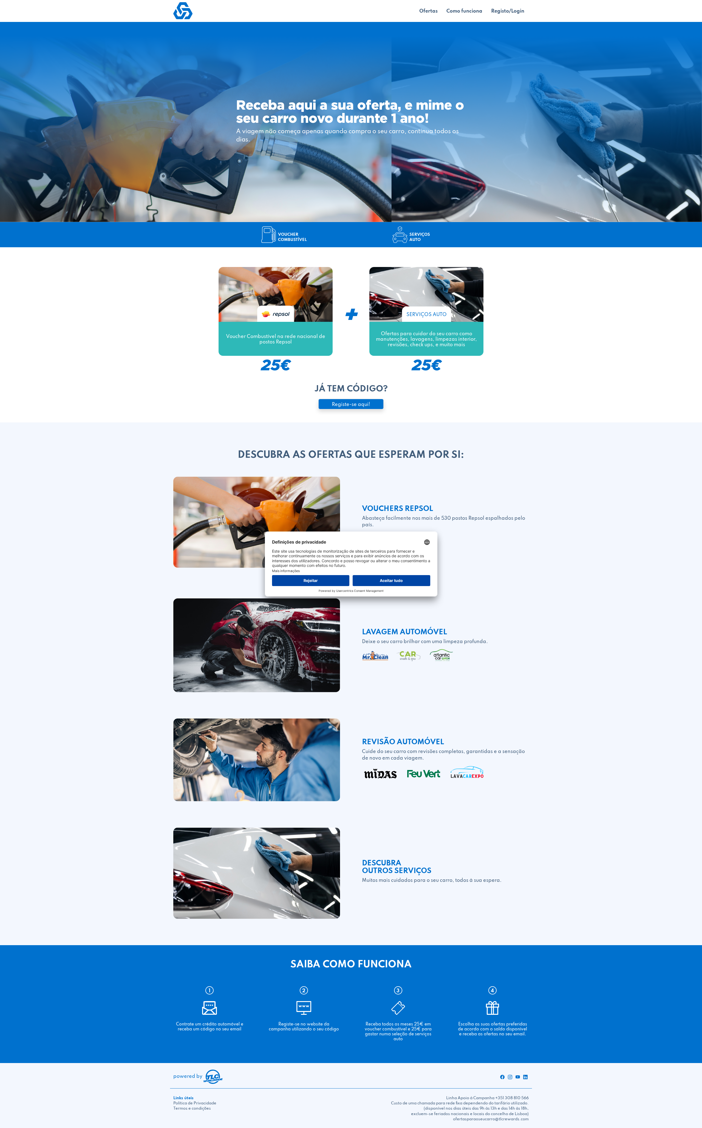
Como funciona (464, 10)
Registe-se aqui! (351, 404)
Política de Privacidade (194, 1103)
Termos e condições (192, 1108)
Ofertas (428, 10)
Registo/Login (507, 10)
